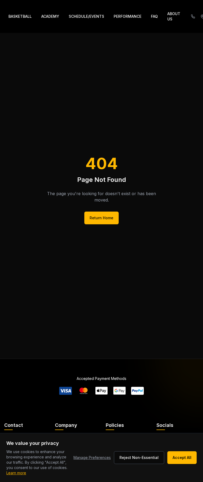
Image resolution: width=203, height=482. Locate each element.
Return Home (101, 218)
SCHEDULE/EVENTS (86, 16)
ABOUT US (173, 16)
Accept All (182, 457)
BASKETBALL (20, 16)
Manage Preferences (92, 457)
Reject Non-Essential (139, 457)
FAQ (154, 16)
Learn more (16, 473)
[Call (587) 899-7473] (193, 16)
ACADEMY (50, 16)
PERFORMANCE (127, 16)
